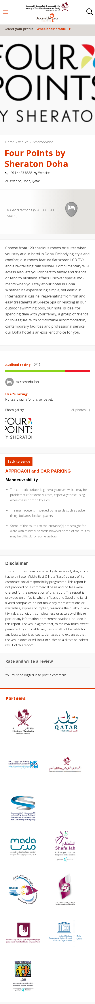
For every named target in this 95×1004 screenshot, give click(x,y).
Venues (23, 142)
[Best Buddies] (23, 976)
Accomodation (42, 142)
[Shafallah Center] (65, 846)
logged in (30, 675)
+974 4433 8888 (20, 173)
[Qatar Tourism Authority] (65, 722)
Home (9, 142)
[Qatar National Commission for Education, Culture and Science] (65, 765)
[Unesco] (65, 933)
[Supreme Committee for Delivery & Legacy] (23, 808)
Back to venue (19, 461)
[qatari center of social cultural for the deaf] (65, 890)
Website (44, 173)
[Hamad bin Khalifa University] (23, 765)
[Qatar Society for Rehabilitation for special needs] (23, 933)
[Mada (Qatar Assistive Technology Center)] (23, 846)
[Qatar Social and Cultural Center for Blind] (23, 890)
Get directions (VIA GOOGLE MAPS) (31, 213)
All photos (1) (80, 410)
